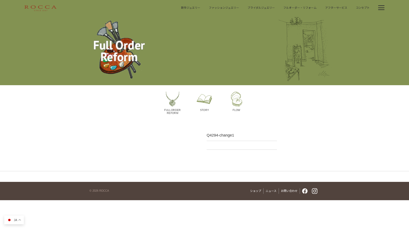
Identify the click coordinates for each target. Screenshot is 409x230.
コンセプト (363, 7)
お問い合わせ (289, 191)
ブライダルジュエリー (261, 7)
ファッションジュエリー (224, 7)
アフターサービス (336, 7)
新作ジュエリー (190, 7)
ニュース (271, 191)
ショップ (255, 191)
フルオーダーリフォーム (300, 7)
